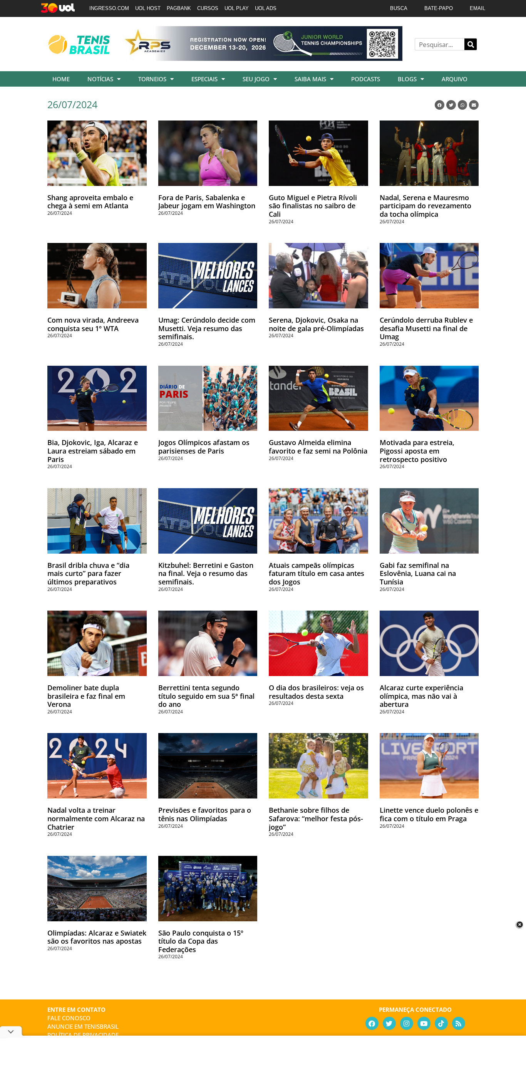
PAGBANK (179, 8)
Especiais (204, 79)
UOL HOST (148, 8)
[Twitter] (389, 1023)
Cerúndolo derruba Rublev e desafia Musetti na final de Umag (426, 328)
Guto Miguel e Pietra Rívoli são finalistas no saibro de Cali (313, 206)
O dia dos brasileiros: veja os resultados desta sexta (316, 692)
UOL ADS (265, 8)
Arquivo (454, 79)
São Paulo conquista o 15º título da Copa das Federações (200, 941)
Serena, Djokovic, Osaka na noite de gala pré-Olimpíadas (316, 324)
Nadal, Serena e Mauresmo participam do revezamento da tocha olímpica (425, 206)
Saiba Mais (310, 79)
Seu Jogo (256, 79)
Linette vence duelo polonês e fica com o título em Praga (429, 814)
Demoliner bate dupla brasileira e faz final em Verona (86, 696)
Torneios (152, 79)
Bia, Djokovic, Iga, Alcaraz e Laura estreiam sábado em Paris (92, 451)
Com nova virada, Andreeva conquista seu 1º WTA (93, 324)
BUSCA (398, 8)
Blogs (407, 79)
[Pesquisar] (470, 44)
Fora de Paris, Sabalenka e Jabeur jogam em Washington (206, 202)
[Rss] (458, 1023)
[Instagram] (406, 1023)
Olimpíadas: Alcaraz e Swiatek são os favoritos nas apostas (96, 937)
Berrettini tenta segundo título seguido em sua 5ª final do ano (206, 696)
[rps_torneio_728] (262, 58)
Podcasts (365, 79)
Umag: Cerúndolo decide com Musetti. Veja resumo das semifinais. (206, 328)
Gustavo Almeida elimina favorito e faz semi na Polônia (318, 446)
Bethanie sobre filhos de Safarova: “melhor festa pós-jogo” (316, 818)
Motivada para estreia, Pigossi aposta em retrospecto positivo (417, 451)
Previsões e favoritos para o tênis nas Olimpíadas (204, 814)
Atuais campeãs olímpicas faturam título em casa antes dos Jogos (316, 573)
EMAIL (477, 8)
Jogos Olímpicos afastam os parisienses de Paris (204, 446)
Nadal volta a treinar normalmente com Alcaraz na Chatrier (96, 818)
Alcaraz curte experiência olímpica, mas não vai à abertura (421, 696)
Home (61, 79)
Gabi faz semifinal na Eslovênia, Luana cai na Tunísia (418, 573)
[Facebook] (372, 1023)
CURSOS (207, 8)
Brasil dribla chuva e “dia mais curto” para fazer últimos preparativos (88, 573)
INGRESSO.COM (109, 8)
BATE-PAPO (438, 8)
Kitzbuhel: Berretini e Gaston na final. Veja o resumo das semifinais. (205, 573)
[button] (439, 105)
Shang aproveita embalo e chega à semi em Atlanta (90, 202)
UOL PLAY (236, 8)
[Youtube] (424, 1023)
